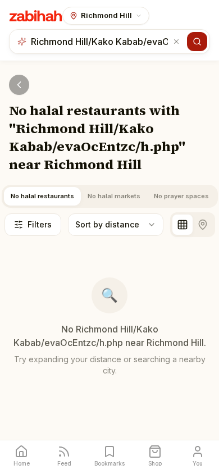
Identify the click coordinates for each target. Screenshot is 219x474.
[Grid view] (182, 225)
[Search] (197, 41)
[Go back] (19, 85)
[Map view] (203, 225)
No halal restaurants (42, 196)
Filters (40, 224)
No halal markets (114, 196)
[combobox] (100, 41)
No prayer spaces (181, 196)
